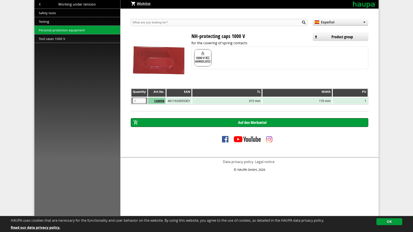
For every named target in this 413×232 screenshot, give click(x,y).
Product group (342, 37)
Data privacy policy (238, 161)
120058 (159, 101)
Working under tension (77, 4)
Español (327, 22)
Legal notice (264, 161)
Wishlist (144, 3)
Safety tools (47, 13)
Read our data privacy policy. (35, 227)
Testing (44, 21)
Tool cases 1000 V (52, 39)
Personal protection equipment (62, 30)
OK (389, 221)
